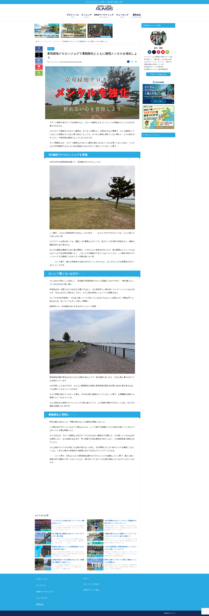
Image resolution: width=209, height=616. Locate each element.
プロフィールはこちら (158, 74)
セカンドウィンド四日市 (91, 584)
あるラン (86, 578)
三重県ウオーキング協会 (91, 590)
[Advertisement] (92, 488)
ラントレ (51, 48)
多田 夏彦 (134, 61)
